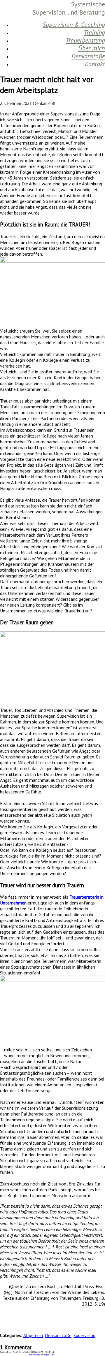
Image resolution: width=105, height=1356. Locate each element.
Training (94, 32)
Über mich (91, 48)
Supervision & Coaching (74, 24)
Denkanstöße (88, 56)
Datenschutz (34, 1354)
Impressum (49, 1354)
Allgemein (33, 1335)
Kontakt (95, 64)
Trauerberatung (85, 40)
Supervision (84, 1335)
